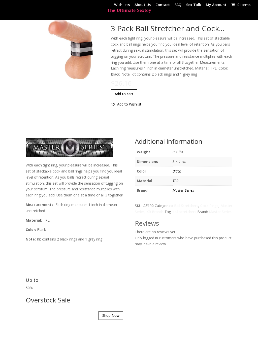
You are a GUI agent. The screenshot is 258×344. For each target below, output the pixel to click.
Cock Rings (209, 205)
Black (177, 171)
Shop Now (110, 315)
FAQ (178, 5)
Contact (162, 5)
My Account (216, 5)
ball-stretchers (184, 211)
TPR (175, 180)
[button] (126, 104)
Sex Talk (193, 5)
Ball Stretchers (186, 205)
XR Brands (155, 211)
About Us (143, 5)
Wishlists (122, 5)
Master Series (183, 190)
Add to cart (124, 93)
